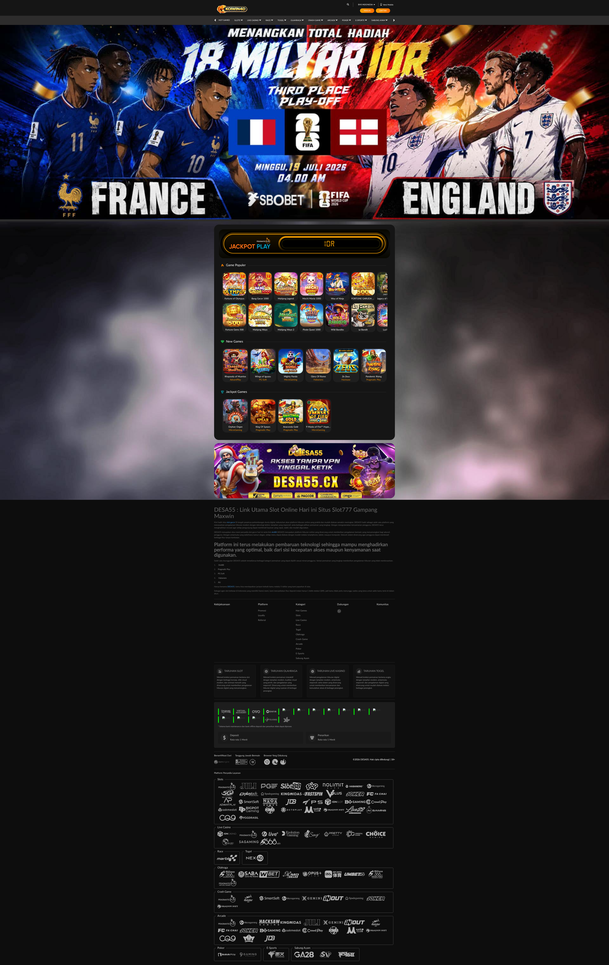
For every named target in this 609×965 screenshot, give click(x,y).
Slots (237, 20)
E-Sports (360, 20)
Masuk (367, 11)
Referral (262, 620)
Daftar (383, 11)
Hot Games (224, 20)
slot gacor (231, 522)
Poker (345, 20)
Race (268, 20)
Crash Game (314, 20)
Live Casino (253, 20)
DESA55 (231, 587)
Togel (281, 20)
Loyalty (261, 615)
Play (263, 246)
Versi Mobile (388, 5)
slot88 (274, 532)
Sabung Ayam (378, 20)
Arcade (331, 20)
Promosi (262, 611)
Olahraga (296, 20)
